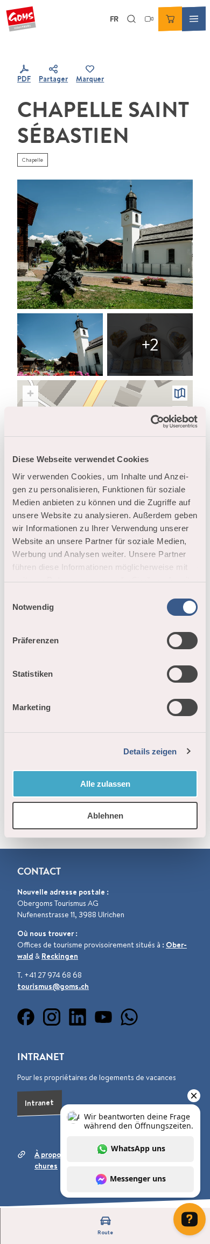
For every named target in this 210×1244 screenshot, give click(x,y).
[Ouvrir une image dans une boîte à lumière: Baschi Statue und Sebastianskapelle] (105, 244)
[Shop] (170, 18)
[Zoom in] (30, 393)
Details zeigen (150, 751)
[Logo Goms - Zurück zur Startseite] (21, 18)
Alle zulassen (105, 783)
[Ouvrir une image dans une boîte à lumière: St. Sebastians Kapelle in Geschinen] (150, 344)
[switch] (182, 640)
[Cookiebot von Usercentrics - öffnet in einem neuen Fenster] (151, 422)
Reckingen (59, 956)
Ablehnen (105, 815)
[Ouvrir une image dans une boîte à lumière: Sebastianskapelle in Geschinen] (60, 344)
